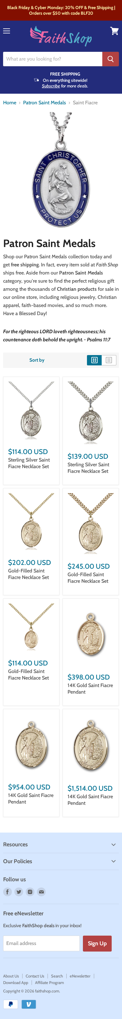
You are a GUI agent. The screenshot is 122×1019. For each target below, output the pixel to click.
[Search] (110, 59)
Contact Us (35, 975)
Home (9, 103)
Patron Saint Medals (44, 103)
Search (57, 975)
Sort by (36, 360)
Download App (15, 982)
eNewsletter (80, 975)
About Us (11, 975)
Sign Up (97, 943)
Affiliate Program (49, 982)
